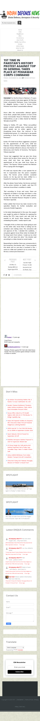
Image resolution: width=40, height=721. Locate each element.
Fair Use (22, 706)
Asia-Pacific (20, 40)
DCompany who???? (15, 538)
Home (20, 30)
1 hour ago (22, 544)
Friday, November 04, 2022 (13, 78)
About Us (20, 50)
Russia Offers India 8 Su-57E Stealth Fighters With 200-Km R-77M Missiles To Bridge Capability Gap (20, 415)
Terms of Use (29, 700)
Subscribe (20, 672)
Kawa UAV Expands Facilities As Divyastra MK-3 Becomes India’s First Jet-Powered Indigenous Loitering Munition (20, 423)
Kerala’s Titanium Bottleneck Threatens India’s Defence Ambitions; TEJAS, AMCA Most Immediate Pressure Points (20, 407)
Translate (20, 650)
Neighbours (20, 34)
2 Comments (18, 275)
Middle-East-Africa (20, 42)
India (20, 32)
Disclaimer (20, 700)
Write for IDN (20, 48)
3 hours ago (22, 583)
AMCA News (20, 46)
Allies (20, 36)
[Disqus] (20, 307)
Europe (20, 44)
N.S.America (20, 38)
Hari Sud (11, 577)
